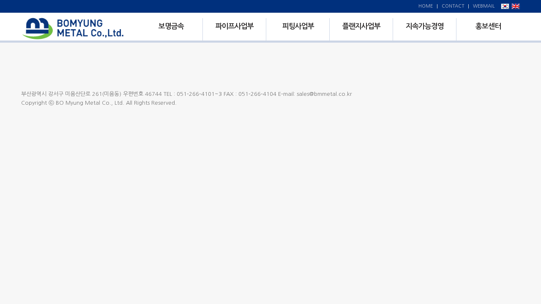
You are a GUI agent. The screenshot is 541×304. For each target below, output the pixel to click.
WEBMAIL (484, 6)
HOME (425, 6)
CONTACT (453, 6)
